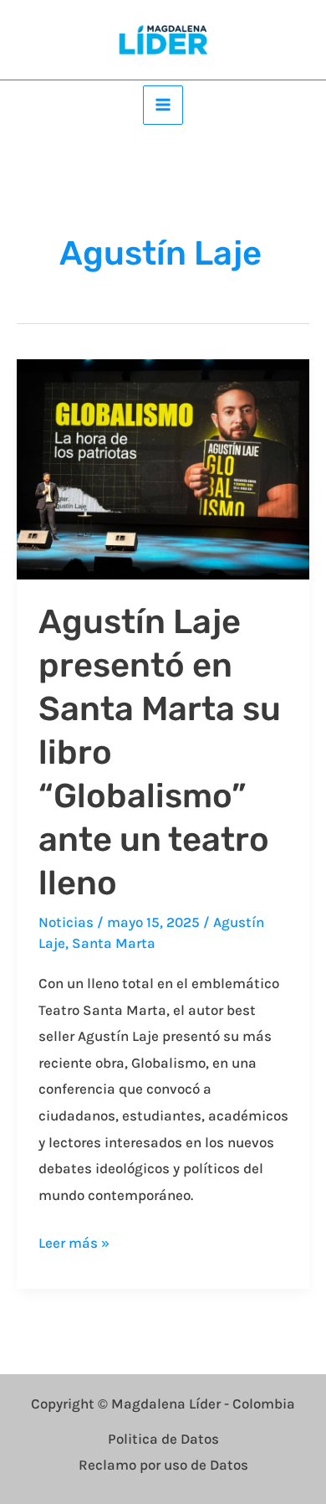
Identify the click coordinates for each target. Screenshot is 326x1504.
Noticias (66, 922)
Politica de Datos (163, 1438)
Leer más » (74, 1240)
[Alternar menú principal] (163, 105)
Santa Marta (113, 943)
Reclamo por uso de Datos (163, 1464)
